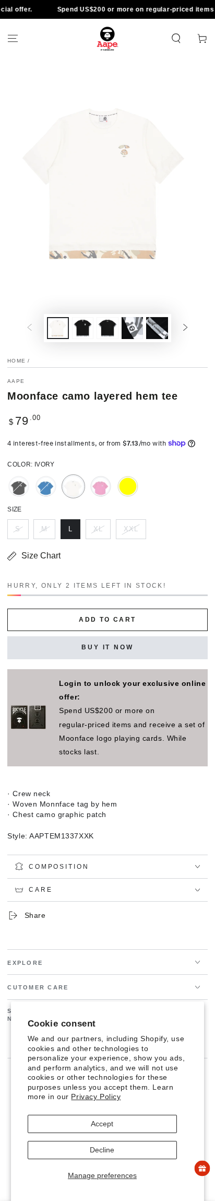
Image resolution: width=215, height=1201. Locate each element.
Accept (102, 1124)
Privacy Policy (96, 1096)
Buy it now (107, 647)
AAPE (16, 381)
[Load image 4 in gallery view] (133, 328)
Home (16, 361)
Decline (102, 1150)
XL (102, 532)
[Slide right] (185, 328)
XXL (134, 532)
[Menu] (13, 38)
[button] (176, 38)
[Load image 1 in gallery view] (58, 328)
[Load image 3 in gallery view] (107, 328)
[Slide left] (30, 328)
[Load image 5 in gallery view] (157, 328)
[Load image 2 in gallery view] (83, 328)
